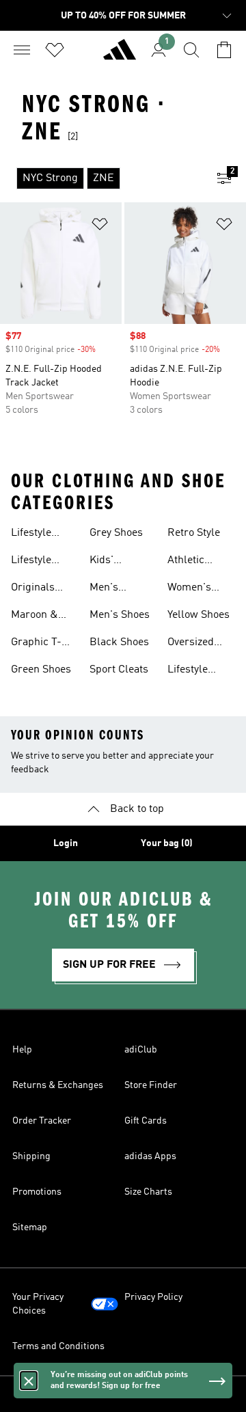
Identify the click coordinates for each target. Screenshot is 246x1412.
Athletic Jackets (185, 562)
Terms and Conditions (58, 1346)
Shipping (31, 1156)
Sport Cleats (119, 669)
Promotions (37, 1192)
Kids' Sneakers (112, 562)
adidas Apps (150, 1156)
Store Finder (150, 1085)
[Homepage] (119, 55)
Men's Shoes (120, 615)
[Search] (191, 49)
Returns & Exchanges (57, 1085)
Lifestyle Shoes (31, 562)
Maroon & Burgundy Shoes (35, 616)
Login (65, 843)
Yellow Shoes (198, 615)
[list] (101, 178)
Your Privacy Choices (38, 1304)
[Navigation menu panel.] (21, 49)
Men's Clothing (110, 589)
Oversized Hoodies (190, 644)
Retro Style (193, 533)
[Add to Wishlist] (100, 226)
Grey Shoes (116, 533)
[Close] (28, 1380)
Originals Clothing (33, 589)
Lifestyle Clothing (31, 534)
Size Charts (148, 1192)
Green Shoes (41, 669)
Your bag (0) (167, 843)
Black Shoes (119, 642)
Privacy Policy (153, 1297)
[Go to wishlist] (54, 49)
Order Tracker (41, 1121)
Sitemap (29, 1227)
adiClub (140, 1050)
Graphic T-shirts (36, 644)
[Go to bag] (224, 49)
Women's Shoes (189, 589)
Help (22, 1050)
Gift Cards (145, 1121)
